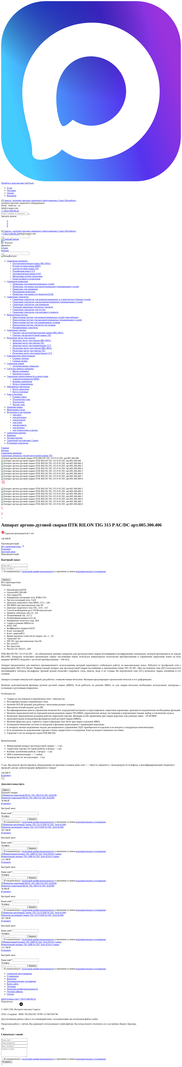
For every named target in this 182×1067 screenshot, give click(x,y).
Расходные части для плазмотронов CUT (32, 353)
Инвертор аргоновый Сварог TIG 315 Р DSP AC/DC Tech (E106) (32, 827)
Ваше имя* (6, 813)
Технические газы (21, 399)
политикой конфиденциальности (38, 571)
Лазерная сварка (15, 407)
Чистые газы (19, 404)
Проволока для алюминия (25, 289)
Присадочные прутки (17, 315)
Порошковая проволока (24, 291)
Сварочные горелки (16, 330)
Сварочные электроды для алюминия (31, 304)
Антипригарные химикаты (26, 366)
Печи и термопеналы (23, 384)
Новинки (11, 435)
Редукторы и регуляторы (19, 412)
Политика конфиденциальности (22, 989)
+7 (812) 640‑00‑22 (27, 999)
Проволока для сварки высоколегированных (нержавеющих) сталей (46, 286)
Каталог (5, 250)
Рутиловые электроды (17, 443)
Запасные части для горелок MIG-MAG (32, 340)
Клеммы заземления (22, 381)
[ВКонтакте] (21, 1004)
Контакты (11, 195)
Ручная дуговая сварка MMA (27, 266)
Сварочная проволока (17, 281)
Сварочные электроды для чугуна (29, 309)
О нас (9, 188)
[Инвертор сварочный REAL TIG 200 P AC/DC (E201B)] (29, 795)
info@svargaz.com (9, 208)
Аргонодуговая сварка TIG (26, 268)
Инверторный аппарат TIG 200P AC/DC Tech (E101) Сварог (30, 856)
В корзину (6, 549)
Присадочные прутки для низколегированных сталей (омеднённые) (45, 317)
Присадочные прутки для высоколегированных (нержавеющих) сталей (47, 320)
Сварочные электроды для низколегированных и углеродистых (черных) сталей (51, 299)
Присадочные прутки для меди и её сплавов (34, 325)
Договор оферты (15, 991)
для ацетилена (19, 417)
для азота (17, 415)
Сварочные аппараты (17, 261)
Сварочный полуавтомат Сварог (23, 440)
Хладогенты (18, 402)
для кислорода (19, 425)
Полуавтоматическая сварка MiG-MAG (32, 263)
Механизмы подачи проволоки (28, 276)
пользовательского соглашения (91, 571)
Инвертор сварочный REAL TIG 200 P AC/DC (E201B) (27, 798)
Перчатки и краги (21, 374)
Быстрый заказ (8, 551)
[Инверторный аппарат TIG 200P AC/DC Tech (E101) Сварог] (31, 854)
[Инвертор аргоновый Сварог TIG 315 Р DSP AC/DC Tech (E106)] (33, 824)
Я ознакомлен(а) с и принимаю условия (55, 571)
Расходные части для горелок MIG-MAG (32, 348)
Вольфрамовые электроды (25, 327)
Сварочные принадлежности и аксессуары (27, 376)
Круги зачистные (21, 389)
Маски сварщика (21, 371)
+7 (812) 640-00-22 (10, 210)
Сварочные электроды (18, 297)
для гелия (17, 422)
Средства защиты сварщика (20, 368)
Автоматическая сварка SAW (27, 273)
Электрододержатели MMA (26, 379)
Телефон (5, 816)
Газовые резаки (20, 361)
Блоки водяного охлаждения (26, 279)
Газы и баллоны (14, 394)
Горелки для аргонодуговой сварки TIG (32, 335)
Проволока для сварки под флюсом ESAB (33, 294)
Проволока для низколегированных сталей (33, 284)
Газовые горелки (21, 358)
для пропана (18, 427)
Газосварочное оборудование (21, 356)
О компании (13, 976)
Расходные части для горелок (21, 338)
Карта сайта (12, 984)
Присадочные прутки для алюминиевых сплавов (36, 322)
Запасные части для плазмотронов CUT (32, 345)
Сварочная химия (15, 363)
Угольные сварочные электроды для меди (33, 307)
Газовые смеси (20, 397)
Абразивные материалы (18, 386)
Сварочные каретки (16, 433)
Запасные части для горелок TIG (28, 343)
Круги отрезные (20, 391)
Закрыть (5, 790)
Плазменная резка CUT (24, 271)
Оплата (10, 193)
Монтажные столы (16, 409)
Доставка (11, 190)
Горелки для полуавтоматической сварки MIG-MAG (38, 332)
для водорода (19, 420)
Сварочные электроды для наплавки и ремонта (35, 312)
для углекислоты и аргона (25, 430)
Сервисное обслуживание (19, 973)
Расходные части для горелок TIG (29, 350)
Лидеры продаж (14, 438)
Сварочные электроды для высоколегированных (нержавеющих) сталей (48, 302)
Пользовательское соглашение (21, 981)
